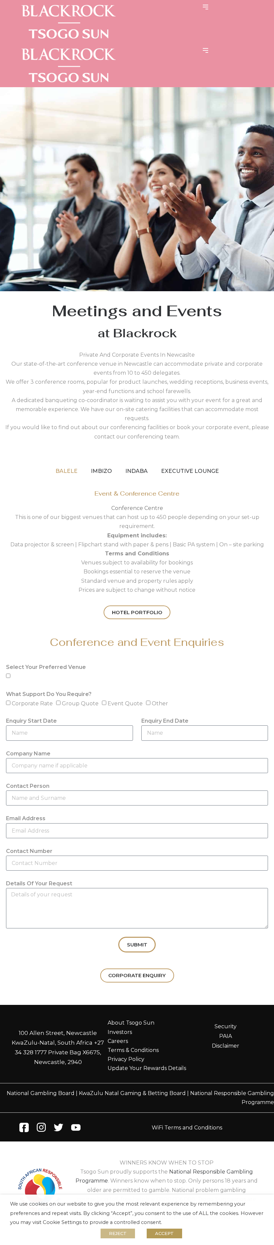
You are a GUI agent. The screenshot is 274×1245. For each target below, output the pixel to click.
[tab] (66, 471)
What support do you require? (49, 694)
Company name (28, 753)
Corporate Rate (32, 703)
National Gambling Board (41, 1093)
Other (160, 703)
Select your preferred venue (46, 667)
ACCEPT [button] (164, 1233)
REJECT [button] (118, 1233)
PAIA (225, 1036)
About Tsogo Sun (131, 1023)
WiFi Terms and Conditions (187, 1127)
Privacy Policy (126, 1059)
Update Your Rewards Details (147, 1068)
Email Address (25, 818)
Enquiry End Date (164, 721)
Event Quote (125, 703)
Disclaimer (225, 1046)
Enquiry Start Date (31, 721)
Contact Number (29, 851)
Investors (120, 1032)
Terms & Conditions (133, 1050)
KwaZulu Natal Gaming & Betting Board (132, 1093)
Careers (118, 1041)
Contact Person (27, 786)
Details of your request (39, 883)
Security (226, 1026)
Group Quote (80, 703)
